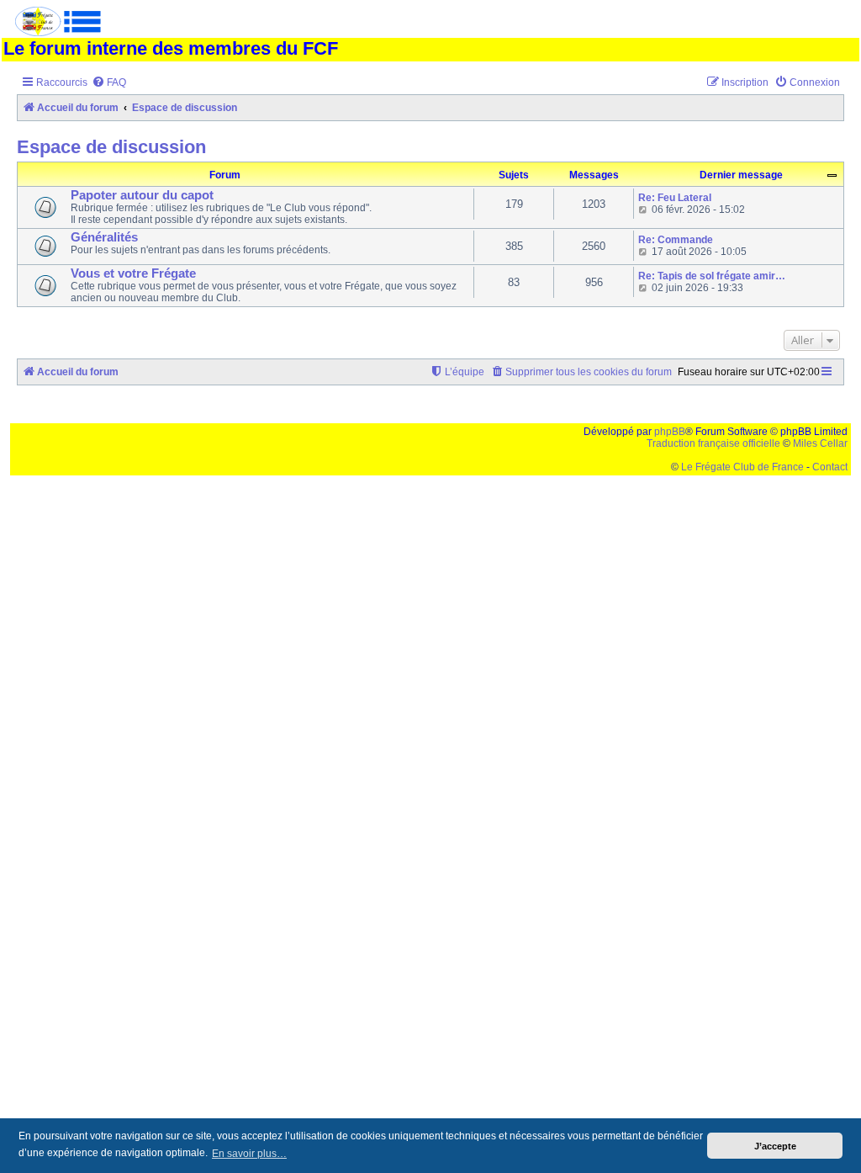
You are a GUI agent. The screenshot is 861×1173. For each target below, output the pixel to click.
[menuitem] (109, 83)
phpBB (669, 432)
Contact (830, 467)
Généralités (104, 237)
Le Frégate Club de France (742, 467)
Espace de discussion (111, 146)
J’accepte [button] (775, 1146)
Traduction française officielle (713, 443)
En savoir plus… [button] (249, 1154)
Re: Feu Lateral (674, 198)
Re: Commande (675, 240)
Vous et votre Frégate (133, 273)
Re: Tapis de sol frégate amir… (711, 276)
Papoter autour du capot (142, 195)
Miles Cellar (820, 443)
